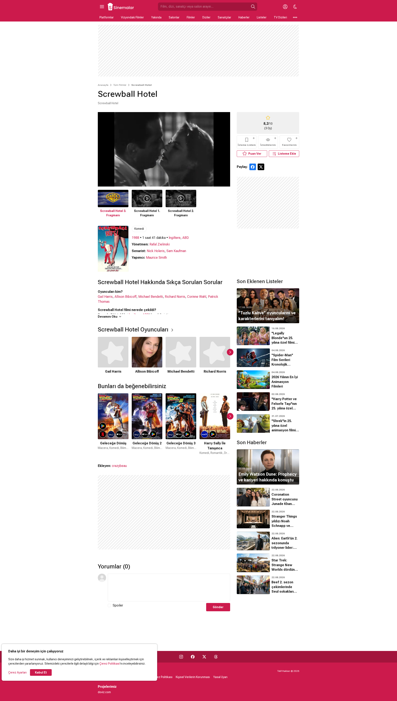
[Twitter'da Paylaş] (261, 167)
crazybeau (119, 466)
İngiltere (175, 238)
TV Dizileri (280, 17)
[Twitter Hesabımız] (204, 657)
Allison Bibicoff (125, 297)
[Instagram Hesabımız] (181, 657)
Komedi (139, 228)
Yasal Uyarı (220, 677)
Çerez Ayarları (17, 672)
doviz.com (104, 692)
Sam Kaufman (176, 251)
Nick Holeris (156, 251)
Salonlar (174, 17)
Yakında (156, 17)
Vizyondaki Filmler (132, 17)
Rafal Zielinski (159, 244)
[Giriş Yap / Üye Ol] (285, 6)
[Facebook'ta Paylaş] (252, 167)
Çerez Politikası (109, 663)
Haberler (244, 17)
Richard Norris (175, 297)
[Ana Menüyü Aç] (102, 6)
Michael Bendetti (150, 297)
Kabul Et (41, 672)
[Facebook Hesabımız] (193, 657)
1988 (135, 238)
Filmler (191, 17)
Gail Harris (105, 297)
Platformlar (106, 17)
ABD (185, 238)
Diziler (206, 17)
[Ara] (253, 6)
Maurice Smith (156, 258)
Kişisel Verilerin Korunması (193, 677)
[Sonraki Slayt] (230, 352)
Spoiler (118, 605)
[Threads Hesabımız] (216, 657)
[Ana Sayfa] (121, 6)
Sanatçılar (224, 17)
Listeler (262, 17)
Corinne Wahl (196, 297)
